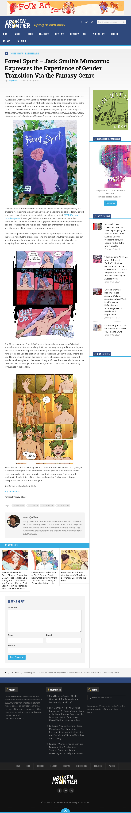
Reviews (59, 34)
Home (6, 34)
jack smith (33, 505)
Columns (13, 53)
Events (7, 41)
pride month (47, 505)
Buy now (110, 202)
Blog (30, 34)
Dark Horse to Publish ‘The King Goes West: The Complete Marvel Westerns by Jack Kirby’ (65, 699)
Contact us (99, 34)
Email (49, 635)
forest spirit (19, 505)
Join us (21, 718)
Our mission (10, 718)
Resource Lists (78, 34)
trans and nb (63, 505)
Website (11, 645)
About (18, 34)
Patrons (21, 41)
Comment (13, 607)
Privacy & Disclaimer (80, 802)
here (89, 712)
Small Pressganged (31, 53)
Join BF (114, 34)
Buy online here (12, 491)
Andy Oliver (13, 80)
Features (44, 34)
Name (10, 635)
